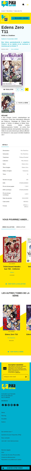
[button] (20, 18)
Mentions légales (6, 450)
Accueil (3, 11)
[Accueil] (8, 4)
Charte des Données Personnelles (10, 455)
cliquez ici (17, 372)
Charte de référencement (8, 457)
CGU (2, 452)
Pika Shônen (10, 11)
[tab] (5, 145)
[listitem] (2, 405)
